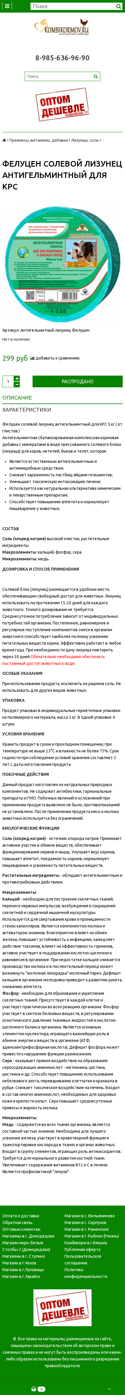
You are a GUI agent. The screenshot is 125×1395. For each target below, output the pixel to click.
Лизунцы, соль (85, 140)
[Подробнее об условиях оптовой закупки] (62, 104)
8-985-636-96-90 (62, 58)
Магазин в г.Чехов (19, 1263)
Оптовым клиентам (21, 1229)
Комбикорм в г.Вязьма (86, 1242)
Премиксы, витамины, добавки (38, 140)
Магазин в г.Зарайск (21, 1276)
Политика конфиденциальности (86, 1273)
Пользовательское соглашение (83, 1259)
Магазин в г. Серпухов (85, 1222)
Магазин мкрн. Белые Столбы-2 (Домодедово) (26, 1246)
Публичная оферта (82, 1249)
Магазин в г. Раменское (87, 1229)
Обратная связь (17, 1222)
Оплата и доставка (20, 1215)
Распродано (77, 381)
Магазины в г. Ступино (23, 1256)
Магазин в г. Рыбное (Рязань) (92, 1236)
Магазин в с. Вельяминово (90, 1215)
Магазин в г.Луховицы (23, 1269)
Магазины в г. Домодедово (28, 1236)
